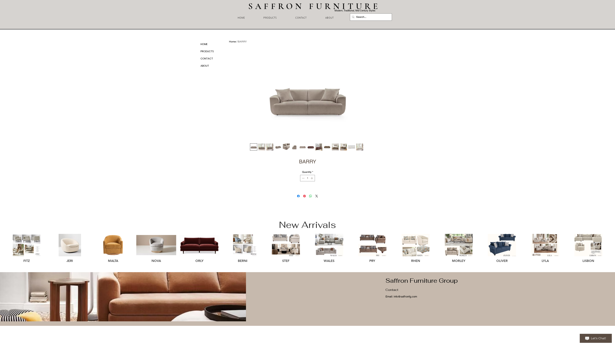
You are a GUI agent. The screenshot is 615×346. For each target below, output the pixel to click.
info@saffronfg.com (405, 296)
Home (232, 41)
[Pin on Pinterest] (304, 196)
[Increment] (312, 178)
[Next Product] (613, 245)
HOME (204, 44)
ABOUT (205, 66)
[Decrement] (303, 178)
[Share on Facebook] (298, 196)
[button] (270, 17)
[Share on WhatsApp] (310, 196)
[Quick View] (27, 245)
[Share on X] (317, 196)
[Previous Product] (2, 245)
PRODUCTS (207, 51)
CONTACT (207, 58)
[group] (307, 250)
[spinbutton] (307, 178)
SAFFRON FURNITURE (316, 6)
